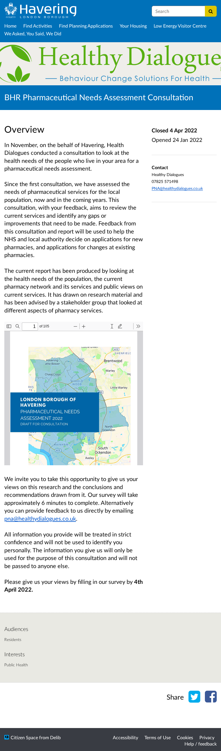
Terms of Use (157, 737)
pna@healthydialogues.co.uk (40, 518)
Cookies (185, 737)
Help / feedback (200, 743)
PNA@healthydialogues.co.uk (177, 188)
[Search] (211, 11)
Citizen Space (24, 737)
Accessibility (125, 737)
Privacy (206, 737)
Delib (55, 737)
